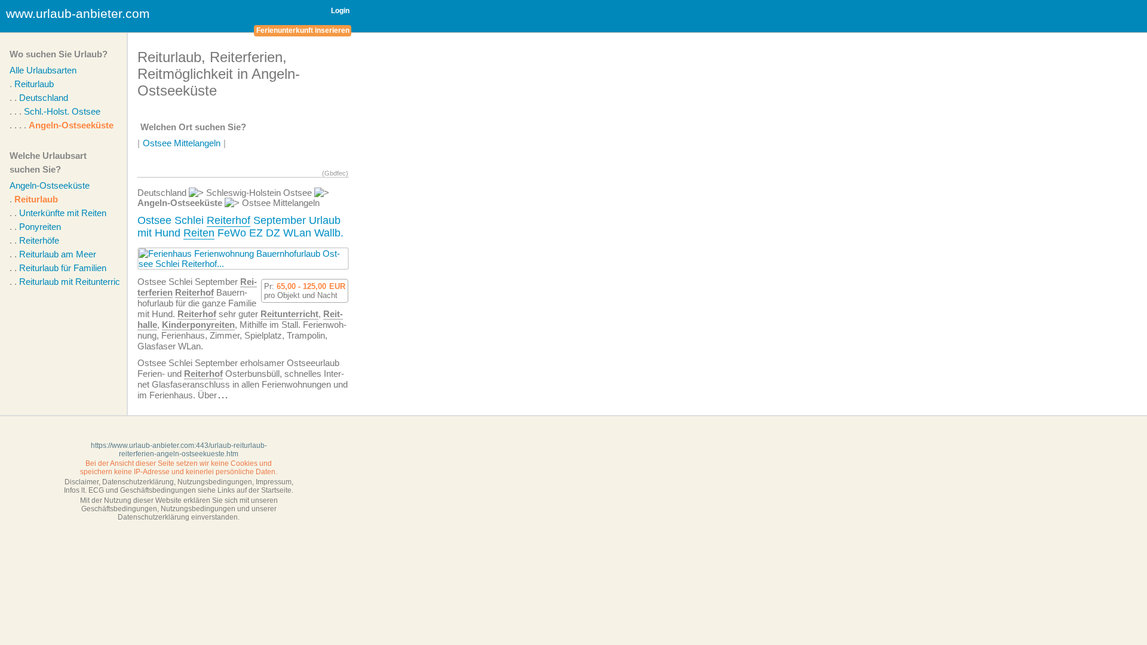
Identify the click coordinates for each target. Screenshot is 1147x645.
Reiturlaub (34, 84)
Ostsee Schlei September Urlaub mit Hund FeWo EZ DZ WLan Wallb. (240, 226)
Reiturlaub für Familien (62, 268)
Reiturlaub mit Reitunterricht (73, 282)
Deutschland (43, 98)
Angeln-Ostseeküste (71, 125)
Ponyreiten (40, 227)
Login (340, 11)
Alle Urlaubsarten (43, 70)
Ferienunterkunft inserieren (302, 30)
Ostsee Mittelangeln (181, 143)
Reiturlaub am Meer (57, 254)
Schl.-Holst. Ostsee (62, 111)
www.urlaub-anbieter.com (78, 13)
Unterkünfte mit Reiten (62, 213)
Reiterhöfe (39, 240)
